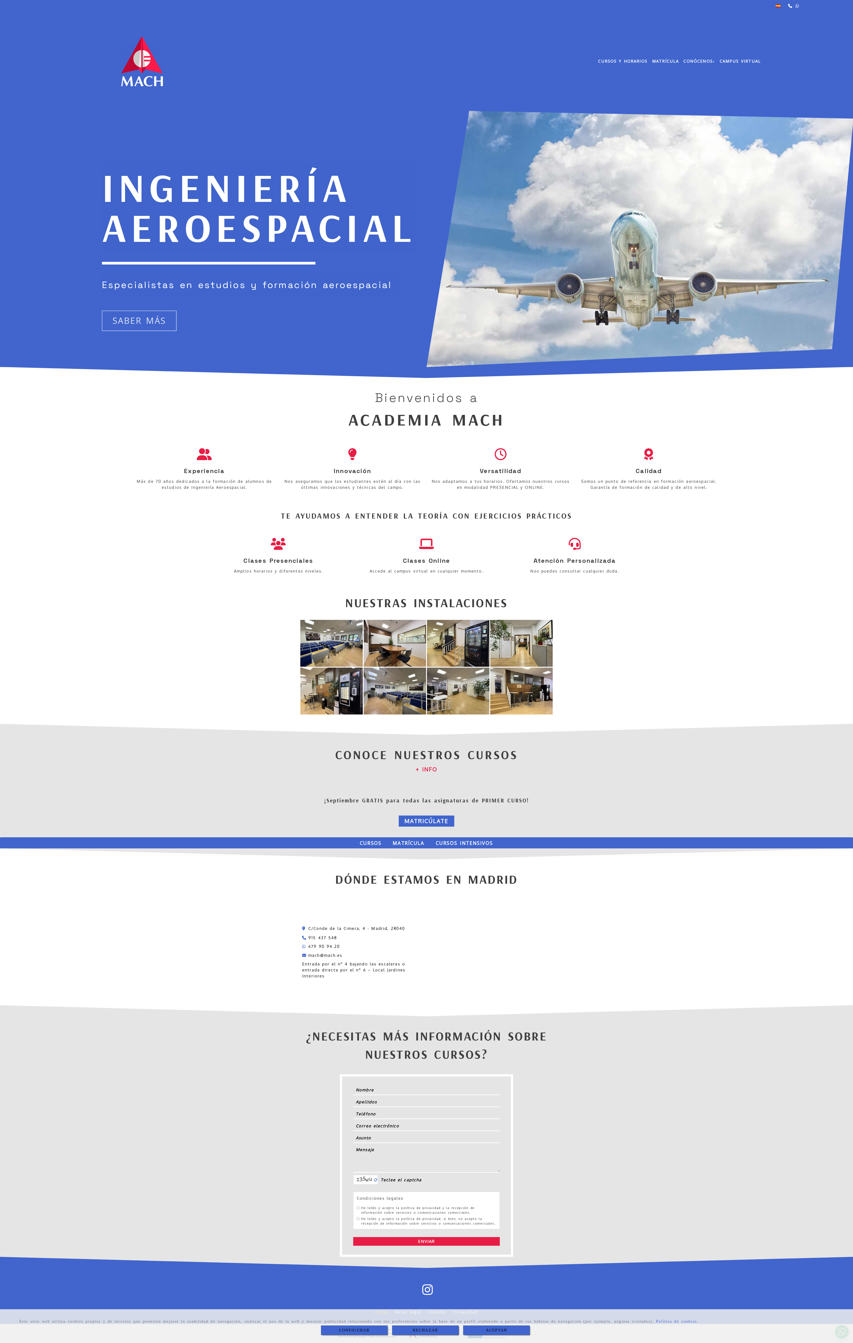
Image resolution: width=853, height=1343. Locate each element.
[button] (426, 769)
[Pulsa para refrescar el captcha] (375, 1180)
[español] (778, 5)
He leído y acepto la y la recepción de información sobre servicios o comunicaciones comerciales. (418, 1210)
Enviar (426, 1241)
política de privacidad (420, 1208)
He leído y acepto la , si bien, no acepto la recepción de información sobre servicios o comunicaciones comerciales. (428, 1221)
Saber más (139, 320)
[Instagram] (427, 1292)
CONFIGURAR (354, 1330)
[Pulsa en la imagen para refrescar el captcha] (364, 1179)
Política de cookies (676, 1321)
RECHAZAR (425, 1330)
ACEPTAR (496, 1330)
